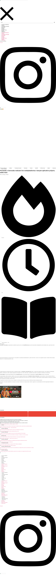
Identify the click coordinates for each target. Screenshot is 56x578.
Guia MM (3, 460)
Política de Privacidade (5, 491)
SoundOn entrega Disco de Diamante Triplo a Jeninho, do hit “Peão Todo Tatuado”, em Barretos (14, 420)
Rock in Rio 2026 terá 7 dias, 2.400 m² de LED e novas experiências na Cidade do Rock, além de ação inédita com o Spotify (17, 447)
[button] (28, 412)
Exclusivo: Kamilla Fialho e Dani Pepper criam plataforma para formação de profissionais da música (13, 440)
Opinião (3, 462)
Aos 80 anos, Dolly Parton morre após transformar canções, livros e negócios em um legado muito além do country (15, 451)
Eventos (9, 446)
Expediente (3, 489)
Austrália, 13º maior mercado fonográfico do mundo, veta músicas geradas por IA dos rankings (12, 433)
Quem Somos (3, 490)
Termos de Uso (3, 492)
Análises (3, 456)
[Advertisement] (28, 351)
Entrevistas (3, 458)
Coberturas (3, 471)
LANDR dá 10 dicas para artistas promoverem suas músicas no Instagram (10, 419)
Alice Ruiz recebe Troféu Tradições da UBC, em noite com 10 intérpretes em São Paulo (12, 429)
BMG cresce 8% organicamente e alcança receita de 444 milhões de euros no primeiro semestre (14, 422)
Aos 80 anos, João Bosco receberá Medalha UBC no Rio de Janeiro (10, 421)
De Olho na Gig (4, 435)
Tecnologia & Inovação (5, 457)
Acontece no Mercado (5, 428)
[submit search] (55, 110)
